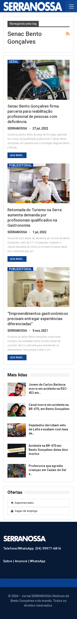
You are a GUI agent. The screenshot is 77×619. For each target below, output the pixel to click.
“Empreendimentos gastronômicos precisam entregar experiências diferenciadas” (37, 318)
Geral (13, 61)
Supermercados (24, 502)
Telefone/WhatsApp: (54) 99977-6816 (32, 548)
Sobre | (9, 561)
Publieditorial (20, 165)
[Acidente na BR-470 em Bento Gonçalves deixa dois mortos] (16, 450)
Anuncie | (22, 561)
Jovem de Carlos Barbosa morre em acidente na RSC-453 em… (48, 388)
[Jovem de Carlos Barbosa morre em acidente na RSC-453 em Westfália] (16, 389)
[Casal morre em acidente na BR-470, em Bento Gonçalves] (16, 410)
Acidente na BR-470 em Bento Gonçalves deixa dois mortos (48, 450)
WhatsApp (37, 561)
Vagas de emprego (26, 511)
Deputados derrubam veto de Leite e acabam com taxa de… (48, 429)
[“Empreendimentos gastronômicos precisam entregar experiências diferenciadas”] (38, 287)
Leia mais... (17, 155)
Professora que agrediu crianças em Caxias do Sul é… (47, 470)
